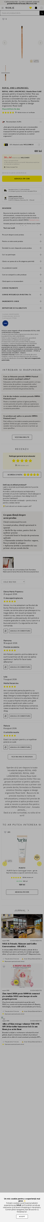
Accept (22, 1216)
